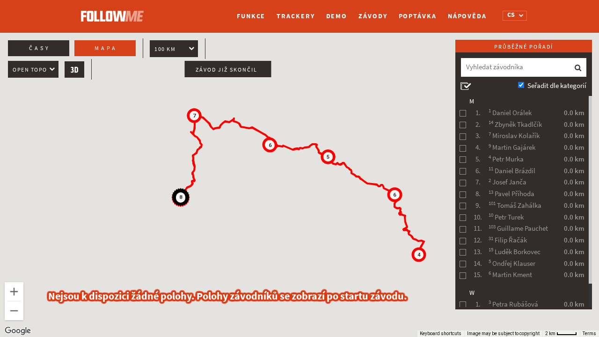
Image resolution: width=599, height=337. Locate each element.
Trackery (295, 16)
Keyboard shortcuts (440, 333)
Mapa (106, 48)
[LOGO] (115, 11)
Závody (372, 16)
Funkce (251, 16)
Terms (589, 333)
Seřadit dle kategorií (556, 85)
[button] (418, 254)
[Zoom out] (14, 310)
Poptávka (418, 16)
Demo (337, 16)
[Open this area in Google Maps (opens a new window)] (17, 331)
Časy (40, 48)
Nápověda (467, 16)
